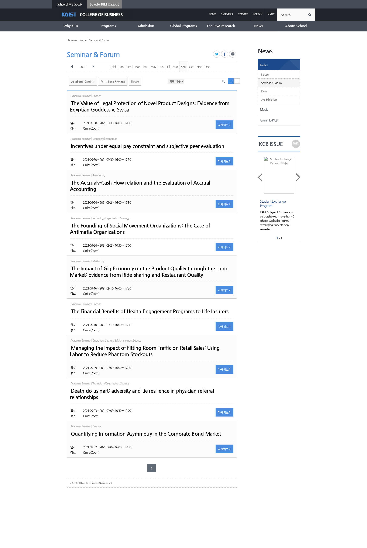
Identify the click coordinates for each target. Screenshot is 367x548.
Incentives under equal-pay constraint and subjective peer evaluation (147, 146)
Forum (135, 81)
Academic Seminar (83, 81)
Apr (145, 66)
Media (264, 109)
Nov (199, 66)
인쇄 (233, 54)
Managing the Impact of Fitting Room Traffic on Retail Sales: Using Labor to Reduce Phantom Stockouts (145, 351)
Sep (183, 66)
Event (264, 91)
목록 (231, 81)
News (74, 40)
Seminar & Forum (99, 40)
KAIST (271, 14)
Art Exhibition (269, 99)
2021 (83, 66)
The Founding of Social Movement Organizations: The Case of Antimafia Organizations (140, 229)
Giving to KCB (269, 120)
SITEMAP (243, 14)
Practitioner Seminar (112, 81)
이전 (72, 66)
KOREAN (257, 14)
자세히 (224, 125)
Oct (191, 66)
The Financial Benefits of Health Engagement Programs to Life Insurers (149, 311)
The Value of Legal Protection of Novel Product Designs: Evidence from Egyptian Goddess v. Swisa (149, 106)
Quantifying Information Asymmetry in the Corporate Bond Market (146, 434)
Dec (207, 66)
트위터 (216, 54)
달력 (237, 81)
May (153, 66)
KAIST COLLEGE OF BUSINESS (96, 14)
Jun (161, 66)
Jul (168, 66)
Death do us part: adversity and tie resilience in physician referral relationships (142, 394)
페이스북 (225, 54)
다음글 (298, 177)
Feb (129, 66)
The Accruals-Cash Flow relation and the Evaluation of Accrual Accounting (140, 186)
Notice (83, 40)
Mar (137, 66)
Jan (121, 66)
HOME (212, 14)
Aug (175, 66)
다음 (93, 66)
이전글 (260, 177)
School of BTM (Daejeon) (104, 4)
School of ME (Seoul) (69, 4)
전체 (113, 66)
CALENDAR (227, 14)
